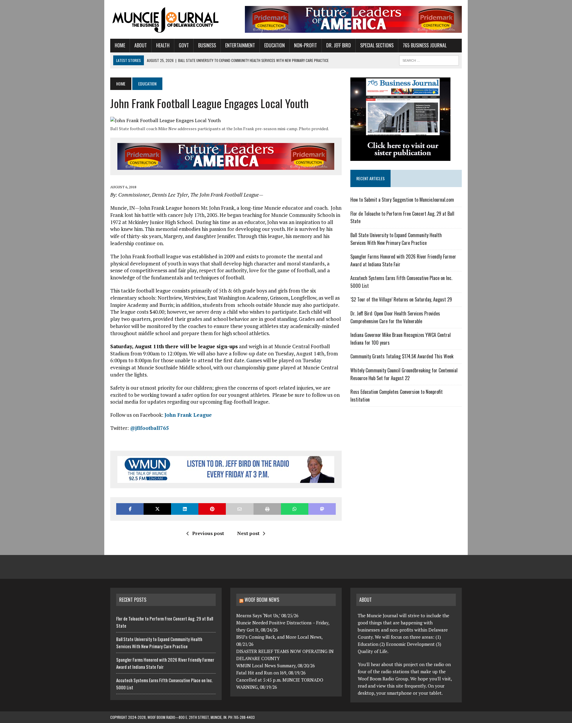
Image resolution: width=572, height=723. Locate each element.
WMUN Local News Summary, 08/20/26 (275, 665)
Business (207, 45)
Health (163, 45)
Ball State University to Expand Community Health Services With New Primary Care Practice (396, 238)
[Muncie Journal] (166, 19)
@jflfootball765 (149, 428)
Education (274, 45)
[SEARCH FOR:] (429, 59)
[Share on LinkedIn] (184, 509)
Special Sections (377, 45)
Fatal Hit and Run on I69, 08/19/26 (271, 673)
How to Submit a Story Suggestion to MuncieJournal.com (402, 199)
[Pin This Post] (212, 509)
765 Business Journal (425, 45)
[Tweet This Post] (157, 509)
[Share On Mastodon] (322, 509)
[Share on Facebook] (130, 509)
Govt (184, 45)
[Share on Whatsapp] (294, 509)
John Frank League (188, 414)
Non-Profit (305, 45)
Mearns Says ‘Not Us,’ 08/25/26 (267, 615)
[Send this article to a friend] (239, 509)
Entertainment (240, 45)
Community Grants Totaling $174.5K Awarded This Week (401, 356)
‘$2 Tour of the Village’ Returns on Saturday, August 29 (401, 299)
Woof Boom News (262, 599)
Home (120, 45)
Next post (248, 533)
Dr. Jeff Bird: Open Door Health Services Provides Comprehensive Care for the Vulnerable (395, 317)
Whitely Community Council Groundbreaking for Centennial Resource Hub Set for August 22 (404, 374)
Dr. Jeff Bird (338, 45)
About (140, 45)
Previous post (208, 533)
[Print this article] (267, 509)
